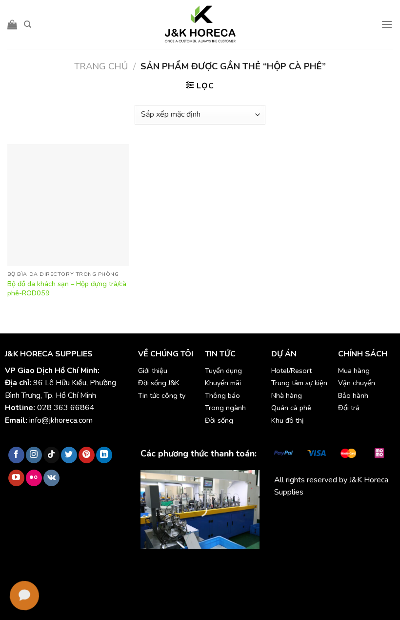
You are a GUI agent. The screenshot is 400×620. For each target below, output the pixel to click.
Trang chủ (101, 66)
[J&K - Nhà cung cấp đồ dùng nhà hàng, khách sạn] (200, 24)
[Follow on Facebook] (16, 455)
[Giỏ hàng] (12, 24)
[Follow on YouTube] (16, 478)
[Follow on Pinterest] (87, 455)
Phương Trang (359, 515)
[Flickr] (34, 478)
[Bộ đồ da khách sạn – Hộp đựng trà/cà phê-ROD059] (68, 205)
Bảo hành (353, 395)
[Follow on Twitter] (69, 455)
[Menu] (387, 24)
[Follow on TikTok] (51, 455)
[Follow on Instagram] (34, 455)
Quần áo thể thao (303, 527)
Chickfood (317, 515)
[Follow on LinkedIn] (104, 455)
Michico (286, 515)
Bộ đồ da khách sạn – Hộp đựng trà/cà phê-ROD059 (66, 288)
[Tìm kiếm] (27, 24)
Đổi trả (349, 408)
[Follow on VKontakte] (51, 478)
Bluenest (349, 527)
